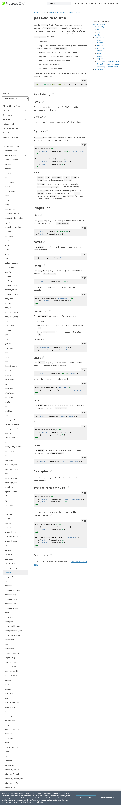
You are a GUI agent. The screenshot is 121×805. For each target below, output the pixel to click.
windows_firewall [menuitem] (12, 774)
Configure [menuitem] (7, 115)
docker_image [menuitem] (11, 285)
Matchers (99, 69)
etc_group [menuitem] (9, 303)
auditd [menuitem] (7, 187)
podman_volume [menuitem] (11, 608)
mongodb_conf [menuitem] (11, 465)
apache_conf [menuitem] (10, 173)
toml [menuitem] (7, 743)
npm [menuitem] (7, 510)
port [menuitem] (7, 613)
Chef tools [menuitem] (8, 133)
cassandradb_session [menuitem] (14, 218)
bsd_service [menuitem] (10, 209)
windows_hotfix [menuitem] (11, 783)
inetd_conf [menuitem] (9, 379)
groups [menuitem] (8, 344)
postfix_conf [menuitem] (10, 617)
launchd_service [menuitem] (12, 438)
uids (99, 53)
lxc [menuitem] (6, 456)
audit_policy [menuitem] (10, 182)
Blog (82, 3)
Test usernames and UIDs (108, 61)
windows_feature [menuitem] (12, 770)
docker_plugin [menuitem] (11, 290)
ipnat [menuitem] (7, 406)
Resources (61, 12)
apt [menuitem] (6, 178)
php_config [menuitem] (9, 577)
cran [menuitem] (7, 245)
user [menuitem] (7, 752)
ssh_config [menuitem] (9, 693)
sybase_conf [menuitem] (10, 716)
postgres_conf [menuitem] (11, 622)
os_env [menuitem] (8, 550)
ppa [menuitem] (6, 644)
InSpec (51, 12)
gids (99, 40)
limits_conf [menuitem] (9, 442)
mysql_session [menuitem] (11, 492)
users (99, 56)
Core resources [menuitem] (10, 155)
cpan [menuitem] (7, 240)
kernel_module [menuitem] (11, 420)
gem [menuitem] (7, 335)
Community (91, 3)
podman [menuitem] (8, 586)
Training (102, 3)
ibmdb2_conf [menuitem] (10, 362)
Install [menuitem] (6, 110)
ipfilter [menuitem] (8, 402)
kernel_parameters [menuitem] (13, 429)
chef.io (75, 3)
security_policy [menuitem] (11, 675)
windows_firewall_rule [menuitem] (14, 779)
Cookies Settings (108, 798)
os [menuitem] (6, 545)
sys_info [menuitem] (8, 725)
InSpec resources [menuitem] (11, 146)
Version (100, 32)
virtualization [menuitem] (10, 765)
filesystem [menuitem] (9, 326)
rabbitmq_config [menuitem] (12, 653)
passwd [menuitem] (8, 572)
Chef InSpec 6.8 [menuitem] (10, 98)
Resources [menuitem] (8, 142)
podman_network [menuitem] (12, 599)
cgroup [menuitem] (8, 223)
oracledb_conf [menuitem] (11, 532)
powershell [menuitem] (9, 640)
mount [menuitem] (7, 474)
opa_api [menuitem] (8, 523)
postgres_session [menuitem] (12, 635)
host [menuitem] (7, 353)
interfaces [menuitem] (9, 393)
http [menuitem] (7, 357)
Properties (99, 37)
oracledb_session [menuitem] (12, 541)
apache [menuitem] (8, 169)
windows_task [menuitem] (11, 788)
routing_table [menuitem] (10, 662)
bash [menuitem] (7, 196)
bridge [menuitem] (8, 205)
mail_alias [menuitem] (9, 460)
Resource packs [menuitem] (10, 151)
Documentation (40, 12)
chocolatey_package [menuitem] (14, 227)
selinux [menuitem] (8, 680)
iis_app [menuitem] (8, 371)
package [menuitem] (8, 554)
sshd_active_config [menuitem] (13, 702)
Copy (84, 80)
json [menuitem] (6, 415)
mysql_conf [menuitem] (9, 487)
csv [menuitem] (6, 258)
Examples (99, 59)
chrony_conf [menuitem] (10, 231)
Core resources (74, 12)
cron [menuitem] (7, 249)
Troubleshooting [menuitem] (10, 128)
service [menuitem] (8, 684)
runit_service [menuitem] (10, 667)
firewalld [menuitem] (8, 330)
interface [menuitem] (9, 388)
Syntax (98, 35)
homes (100, 43)
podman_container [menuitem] (13, 590)
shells (99, 51)
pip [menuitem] (6, 581)
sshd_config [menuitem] (10, 707)
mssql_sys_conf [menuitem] (11, 483)
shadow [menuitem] (8, 689)
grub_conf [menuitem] (9, 348)
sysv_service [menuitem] (10, 734)
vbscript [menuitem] (8, 761)
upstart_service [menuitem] (11, 747)
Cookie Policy (31, 800)
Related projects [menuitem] (10, 137)
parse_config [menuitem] (10, 563)
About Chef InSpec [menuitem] (11, 106)
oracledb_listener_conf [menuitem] (14, 536)
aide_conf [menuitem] (9, 164)
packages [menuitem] (9, 559)
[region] (60, 798)
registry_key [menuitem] (10, 658)
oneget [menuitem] (8, 519)
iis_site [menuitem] (8, 375)
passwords (101, 48)
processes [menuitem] (9, 649)
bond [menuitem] (7, 200)
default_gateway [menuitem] (12, 263)
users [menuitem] (7, 756)
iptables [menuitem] (8, 411)
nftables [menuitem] (8, 496)
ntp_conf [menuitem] (9, 514)
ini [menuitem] (6, 384)
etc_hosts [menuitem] (9, 308)
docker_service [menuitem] (11, 294)
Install (99, 30)
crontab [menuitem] (8, 254)
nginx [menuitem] (7, 501)
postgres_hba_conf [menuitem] (13, 626)
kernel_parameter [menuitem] (12, 424)
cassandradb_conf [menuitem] (12, 214)
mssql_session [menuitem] (11, 478)
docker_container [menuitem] (12, 281)
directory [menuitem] (9, 272)
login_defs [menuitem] (9, 451)
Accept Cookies (86, 798)
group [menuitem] (7, 339)
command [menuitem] (9, 236)
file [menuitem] (6, 321)
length (100, 45)
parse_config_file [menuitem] (12, 568)
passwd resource (100, 24)
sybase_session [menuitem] (11, 720)
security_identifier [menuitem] (12, 671)
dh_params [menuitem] (9, 267)
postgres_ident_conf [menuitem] (14, 631)
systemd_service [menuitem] (12, 729)
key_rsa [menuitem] (8, 433)
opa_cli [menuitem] (8, 527)
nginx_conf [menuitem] (9, 505)
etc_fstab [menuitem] (9, 299)
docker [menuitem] (8, 276)
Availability (99, 27)
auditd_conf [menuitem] (10, 191)
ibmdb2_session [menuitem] (11, 366)
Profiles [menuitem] (6, 119)
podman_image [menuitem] (11, 595)
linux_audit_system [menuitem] (13, 447)
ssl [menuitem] (6, 711)
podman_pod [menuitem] (10, 604)
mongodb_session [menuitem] (12, 469)
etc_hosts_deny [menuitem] (11, 317)
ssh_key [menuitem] (8, 698)
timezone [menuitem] (9, 738)
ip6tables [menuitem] (9, 397)
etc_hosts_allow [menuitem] (11, 312)
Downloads (113, 3)
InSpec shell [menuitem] (8, 124)
